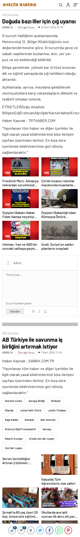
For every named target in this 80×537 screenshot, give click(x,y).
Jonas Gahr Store (30, 410)
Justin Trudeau (57, 410)
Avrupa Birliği (37, 401)
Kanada (29, 419)
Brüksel (55, 401)
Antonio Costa (13, 401)
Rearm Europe (13, 438)
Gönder (15, 311)
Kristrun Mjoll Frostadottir (20, 429)
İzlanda (9, 410)
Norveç (47, 429)
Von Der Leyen (13, 448)
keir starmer (48, 419)
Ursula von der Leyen (41, 438)
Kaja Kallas (11, 419)
